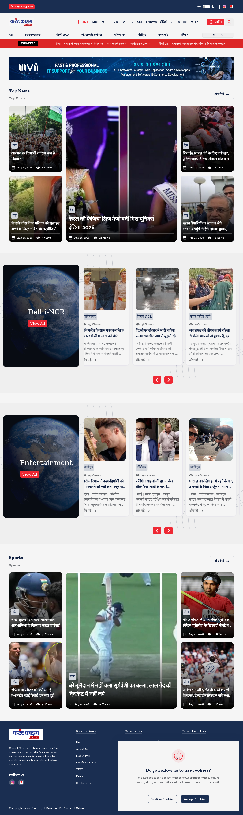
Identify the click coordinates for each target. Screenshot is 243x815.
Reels (175, 22)
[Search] (229, 22)
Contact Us (192, 22)
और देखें (219, 94)
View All (37, 323)
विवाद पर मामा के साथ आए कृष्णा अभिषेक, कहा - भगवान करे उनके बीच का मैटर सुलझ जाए (63, 43)
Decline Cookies (162, 799)
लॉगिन (218, 22)
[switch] (206, 6)
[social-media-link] (224, 6)
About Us (99, 22)
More (216, 35)
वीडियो (163, 22)
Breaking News (144, 22)
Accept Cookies (195, 799)
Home (84, 22)
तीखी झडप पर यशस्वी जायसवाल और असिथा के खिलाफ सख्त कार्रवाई (156, 43)
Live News (119, 22)
